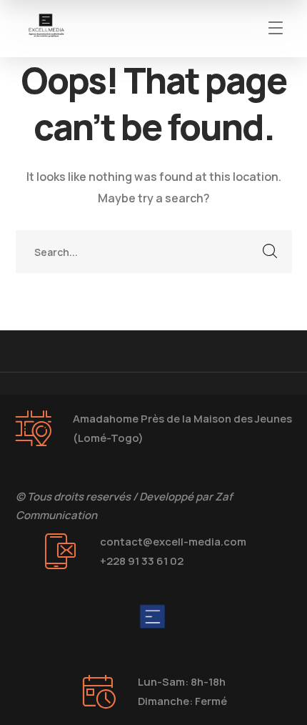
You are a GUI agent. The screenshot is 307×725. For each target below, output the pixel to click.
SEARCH (270, 251)
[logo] (46, 27)
